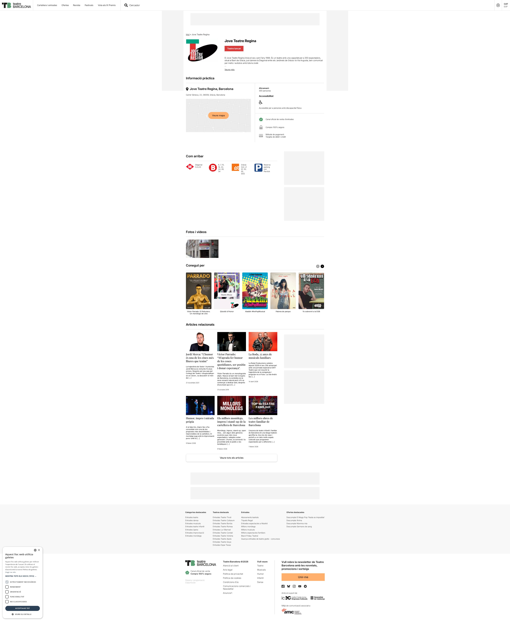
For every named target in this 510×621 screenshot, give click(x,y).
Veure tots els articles (231, 457)
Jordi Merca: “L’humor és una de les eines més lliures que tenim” (200, 357)
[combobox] (309, 5)
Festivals (89, 5)
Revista (76, 5)
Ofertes (65, 5)
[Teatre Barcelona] (16, 5)
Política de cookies (232, 578)
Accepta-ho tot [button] (22, 608)
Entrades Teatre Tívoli (222, 517)
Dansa (260, 582)
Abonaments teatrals (250, 517)
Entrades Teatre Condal (223, 533)
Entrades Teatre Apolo (222, 539)
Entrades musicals (193, 523)
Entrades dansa (191, 520)
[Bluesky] (288, 586)
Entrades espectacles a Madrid (254, 523)
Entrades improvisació (194, 533)
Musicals (261, 569)
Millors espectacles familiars (253, 533)
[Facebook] (283, 586)
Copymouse (190, 582)
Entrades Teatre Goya (222, 542)
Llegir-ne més (10, 572)
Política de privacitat (233, 574)
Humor (260, 574)
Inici (188, 34)
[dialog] (22, 582)
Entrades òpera (191, 530)
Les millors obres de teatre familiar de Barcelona (261, 421)
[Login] (498, 5)
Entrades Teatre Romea (223, 526)
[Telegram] (305, 586)
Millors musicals (248, 530)
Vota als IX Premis (107, 5)
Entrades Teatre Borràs (222, 523)
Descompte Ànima (294, 520)
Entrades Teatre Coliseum (224, 520)
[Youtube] (299, 586)
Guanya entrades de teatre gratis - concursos (260, 539)
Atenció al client (231, 565)
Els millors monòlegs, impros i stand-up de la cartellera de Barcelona (231, 421)
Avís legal (227, 569)
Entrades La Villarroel (222, 530)
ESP (505, 6)
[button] (22, 576)
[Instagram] (294, 586)
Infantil (260, 578)
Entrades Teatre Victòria (223, 536)
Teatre (260, 565)
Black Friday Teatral (249, 536)
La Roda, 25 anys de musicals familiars (260, 355)
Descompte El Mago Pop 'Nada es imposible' (305, 517)
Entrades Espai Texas (222, 545)
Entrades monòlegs (193, 536)
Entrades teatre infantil (194, 526)
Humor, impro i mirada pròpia (200, 419)
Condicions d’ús (231, 582)
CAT (506, 4)
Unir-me (303, 577)
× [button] (39, 550)
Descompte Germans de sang (299, 526)
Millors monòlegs (248, 526)
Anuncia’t (227, 593)
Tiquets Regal (247, 520)
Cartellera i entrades (47, 5)
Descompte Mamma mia (296, 523)
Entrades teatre (191, 517)
